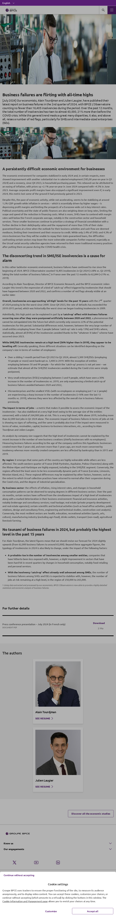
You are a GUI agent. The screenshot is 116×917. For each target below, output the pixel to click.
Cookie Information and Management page (25, 901)
